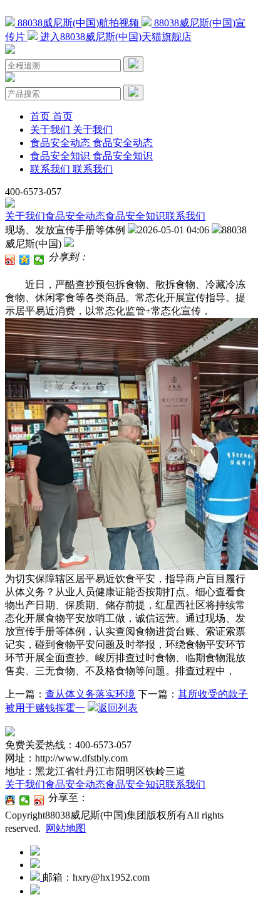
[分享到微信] (39, 260)
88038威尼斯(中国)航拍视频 (78, 23)
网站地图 (66, 828)
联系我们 (185, 216)
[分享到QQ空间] (24, 260)
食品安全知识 (135, 216)
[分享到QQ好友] (10, 800)
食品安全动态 (75, 216)
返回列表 (118, 708)
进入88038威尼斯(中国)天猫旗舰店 (115, 36)
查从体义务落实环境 (90, 694)
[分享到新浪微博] (10, 260)
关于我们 (25, 216)
